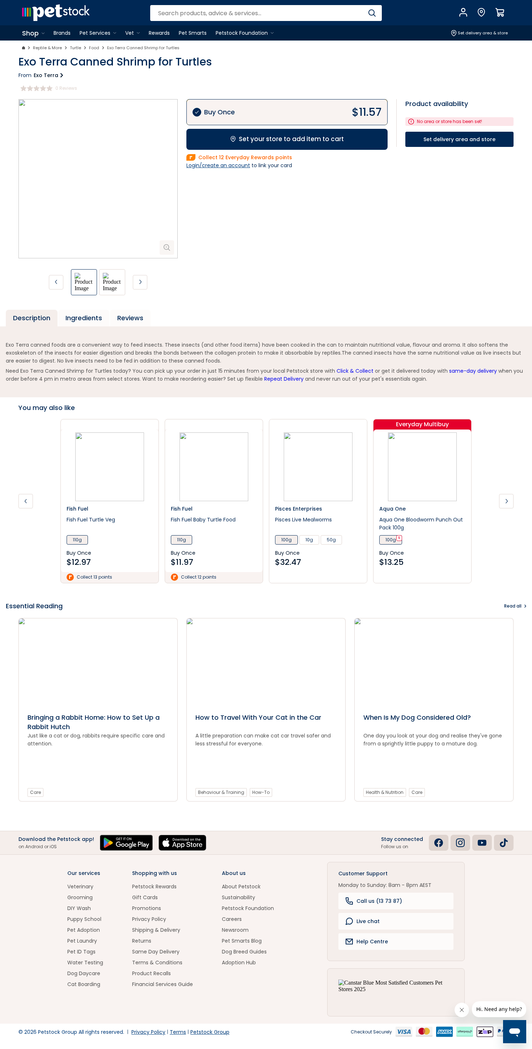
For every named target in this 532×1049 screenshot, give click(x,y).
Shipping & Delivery (156, 930)
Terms (178, 1032)
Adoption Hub (239, 962)
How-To (261, 792)
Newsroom (235, 930)
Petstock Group (209, 1032)
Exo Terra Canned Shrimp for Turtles (143, 48)
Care (35, 792)
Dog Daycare (83, 973)
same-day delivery (473, 371)
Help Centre (372, 941)
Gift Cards (145, 897)
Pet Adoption (83, 930)
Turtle (75, 48)
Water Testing (85, 962)
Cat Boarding (83, 984)
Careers (232, 919)
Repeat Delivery (284, 378)
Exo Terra (46, 75)
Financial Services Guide (162, 984)
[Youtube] (482, 843)
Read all (513, 606)
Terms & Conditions (157, 962)
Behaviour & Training (221, 792)
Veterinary (80, 886)
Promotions (146, 908)
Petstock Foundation (248, 908)
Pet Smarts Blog (242, 940)
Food (94, 48)
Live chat (368, 921)
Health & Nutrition (385, 792)
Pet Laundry (82, 940)
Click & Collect (355, 371)
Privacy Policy (149, 919)
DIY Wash (79, 908)
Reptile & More (47, 48)
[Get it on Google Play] (126, 843)
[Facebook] (438, 843)
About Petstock (241, 886)
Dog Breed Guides (244, 951)
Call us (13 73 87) (379, 901)
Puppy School (84, 919)
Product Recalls (151, 973)
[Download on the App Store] (182, 843)
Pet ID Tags (81, 951)
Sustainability (238, 897)
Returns (141, 940)
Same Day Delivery (156, 951)
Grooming (80, 897)
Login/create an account (218, 165)
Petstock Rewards (154, 886)
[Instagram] (460, 843)
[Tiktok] (504, 843)
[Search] (371, 13)
